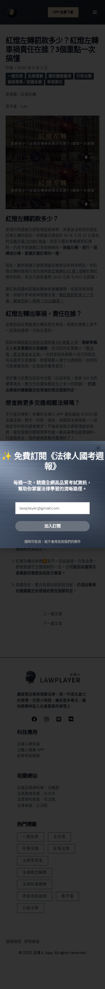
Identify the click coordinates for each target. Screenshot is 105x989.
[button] (98, 448)
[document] (52, 494)
